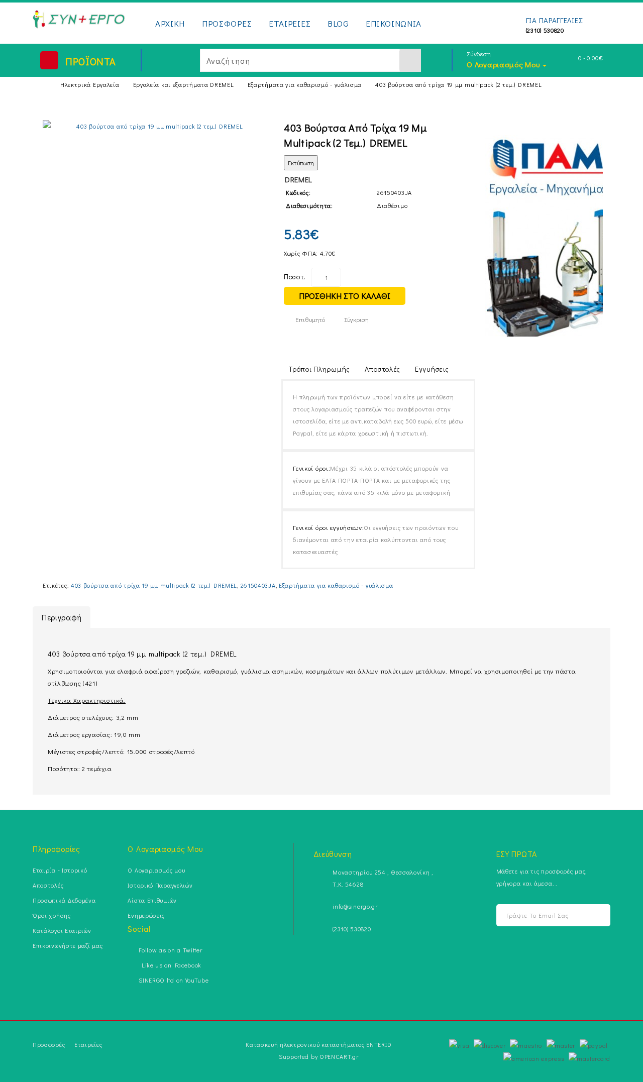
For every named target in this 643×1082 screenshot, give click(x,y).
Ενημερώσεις (146, 915)
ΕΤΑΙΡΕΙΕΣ (289, 23)
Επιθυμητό (310, 319)
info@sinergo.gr (355, 906)
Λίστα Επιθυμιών (152, 900)
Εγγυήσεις (432, 369)
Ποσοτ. (295, 276)
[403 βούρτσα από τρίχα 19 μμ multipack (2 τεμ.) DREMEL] (156, 126)
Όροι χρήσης (52, 915)
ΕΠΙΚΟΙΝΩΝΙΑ (393, 23)
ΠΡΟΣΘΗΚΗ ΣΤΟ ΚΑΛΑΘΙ (344, 295)
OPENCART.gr (339, 1056)
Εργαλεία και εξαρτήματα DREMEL (183, 84)
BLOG (338, 23)
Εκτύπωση (301, 163)
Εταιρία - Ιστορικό (60, 870)
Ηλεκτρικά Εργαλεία (90, 84)
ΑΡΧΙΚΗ (170, 23)
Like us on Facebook (170, 965)
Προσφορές (49, 1044)
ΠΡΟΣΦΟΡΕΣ (227, 23)
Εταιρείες (88, 1044)
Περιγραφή (61, 617)
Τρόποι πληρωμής (319, 369)
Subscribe (594, 915)
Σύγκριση (356, 319)
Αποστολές (382, 369)
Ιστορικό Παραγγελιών (160, 885)
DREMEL (298, 179)
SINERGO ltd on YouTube (173, 980)
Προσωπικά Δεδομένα (64, 900)
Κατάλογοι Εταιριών (62, 930)
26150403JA (258, 585)
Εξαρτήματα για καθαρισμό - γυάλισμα (305, 84)
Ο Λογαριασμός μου (156, 870)
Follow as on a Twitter (170, 950)
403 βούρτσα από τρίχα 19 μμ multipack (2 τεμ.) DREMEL (458, 84)
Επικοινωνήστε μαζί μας (67, 945)
